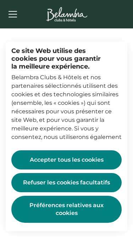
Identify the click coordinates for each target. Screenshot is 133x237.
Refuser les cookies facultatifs (66, 182)
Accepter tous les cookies (67, 159)
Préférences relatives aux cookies (66, 209)
